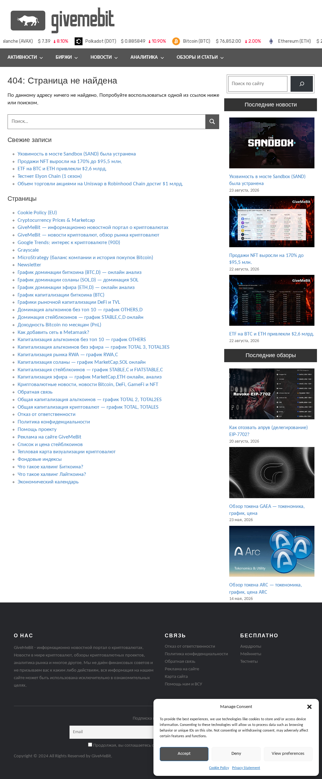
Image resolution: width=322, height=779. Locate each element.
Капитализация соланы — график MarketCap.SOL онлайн (82, 362)
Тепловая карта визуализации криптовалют (67, 452)
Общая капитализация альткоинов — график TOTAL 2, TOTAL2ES (90, 399)
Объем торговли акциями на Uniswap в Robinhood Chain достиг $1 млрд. (100, 184)
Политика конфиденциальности (54, 422)
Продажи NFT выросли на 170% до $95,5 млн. (70, 161)
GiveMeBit (101, 756)
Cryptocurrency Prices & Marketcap (56, 220)
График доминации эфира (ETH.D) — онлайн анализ (76, 287)
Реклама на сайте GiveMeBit (49, 437)
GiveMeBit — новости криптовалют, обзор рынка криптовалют (88, 235)
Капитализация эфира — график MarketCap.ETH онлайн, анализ (90, 377)
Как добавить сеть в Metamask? (53, 332)
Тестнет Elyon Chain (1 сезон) (50, 176)
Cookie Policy (219, 768)
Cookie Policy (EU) (37, 212)
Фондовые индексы (40, 459)
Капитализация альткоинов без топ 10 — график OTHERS (82, 339)
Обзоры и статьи (197, 57)
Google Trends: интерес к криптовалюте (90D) (69, 242)
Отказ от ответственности (46, 414)
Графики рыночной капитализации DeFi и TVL (69, 302)
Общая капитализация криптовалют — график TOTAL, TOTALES (88, 407)
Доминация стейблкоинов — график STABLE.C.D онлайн (80, 317)
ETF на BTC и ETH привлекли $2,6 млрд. (62, 169)
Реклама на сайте (182, 669)
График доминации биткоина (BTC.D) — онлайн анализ (80, 272)
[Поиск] (302, 83)
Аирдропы (250, 646)
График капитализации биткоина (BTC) (61, 295)
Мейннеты (250, 654)
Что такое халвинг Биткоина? (50, 467)
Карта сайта (176, 676)
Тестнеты (249, 661)
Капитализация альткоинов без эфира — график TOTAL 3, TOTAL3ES (93, 347)
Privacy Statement (246, 768)
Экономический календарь (48, 482)
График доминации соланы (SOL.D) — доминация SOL (78, 280)
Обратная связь (35, 392)
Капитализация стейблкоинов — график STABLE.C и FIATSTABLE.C (90, 370)
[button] (309, 707)
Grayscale (28, 250)
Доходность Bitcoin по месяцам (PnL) (59, 325)
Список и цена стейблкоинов (50, 444)
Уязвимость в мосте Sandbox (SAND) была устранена (77, 154)
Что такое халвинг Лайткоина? (52, 474)
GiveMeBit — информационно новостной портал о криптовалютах (93, 227)
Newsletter (29, 265)
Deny (236, 753)
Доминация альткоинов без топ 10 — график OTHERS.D (80, 310)
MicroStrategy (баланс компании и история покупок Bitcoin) (85, 257)
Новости (101, 57)
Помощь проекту (37, 429)
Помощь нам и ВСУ (183, 684)
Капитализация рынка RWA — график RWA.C (68, 354)
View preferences (288, 753)
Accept (184, 753)
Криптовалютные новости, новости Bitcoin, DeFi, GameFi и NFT (88, 384)
